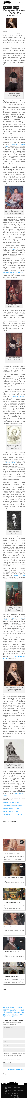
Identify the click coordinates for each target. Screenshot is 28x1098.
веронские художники (9, 1011)
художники (15, 1016)
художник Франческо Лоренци (14, 619)
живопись (21, 1011)
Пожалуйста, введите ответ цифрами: (11, 1059)
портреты (6, 1014)
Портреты (16, 7)
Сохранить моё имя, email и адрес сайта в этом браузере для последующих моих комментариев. (14, 1055)
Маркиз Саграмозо (19, 575)
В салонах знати (9, 463)
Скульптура (6, 1016)
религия (14, 1014)
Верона (22, 1009)
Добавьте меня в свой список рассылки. (14, 1074)
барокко (15, 1009)
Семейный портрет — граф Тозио (13, 814)
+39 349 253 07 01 (14, 1094)
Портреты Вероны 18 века (10, 811)
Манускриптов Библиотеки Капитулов (14, 657)
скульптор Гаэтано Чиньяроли (14, 145)
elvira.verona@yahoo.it (15, 1091)
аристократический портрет (12, 1007)
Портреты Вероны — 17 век (11, 808)
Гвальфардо (12, 249)
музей (22, 1012)
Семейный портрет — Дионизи (13, 272)
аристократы (7, 1009)
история (16, 1012)
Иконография (7, 7)
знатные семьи (7, 1012)
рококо (22, 1014)
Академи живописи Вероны (14, 397)
